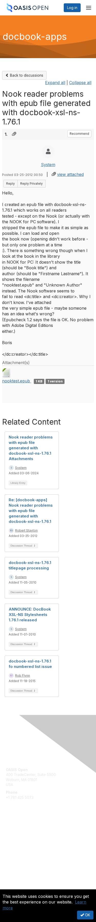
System (48, 164)
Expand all (55, 82)
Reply (10, 183)
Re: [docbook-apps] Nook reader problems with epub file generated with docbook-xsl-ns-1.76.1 (31, 510)
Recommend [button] (79, 134)
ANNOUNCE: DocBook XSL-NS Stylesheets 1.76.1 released (30, 614)
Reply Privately (31, 183)
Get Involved (16, 831)
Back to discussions (26, 75)
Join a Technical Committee (29, 846)
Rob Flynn (22, 675)
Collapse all (80, 82)
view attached (70, 174)
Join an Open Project (24, 839)
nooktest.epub (16, 380)
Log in (72, 7)
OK (87, 915)
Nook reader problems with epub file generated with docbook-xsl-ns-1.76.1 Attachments (31, 448)
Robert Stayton (26, 530)
